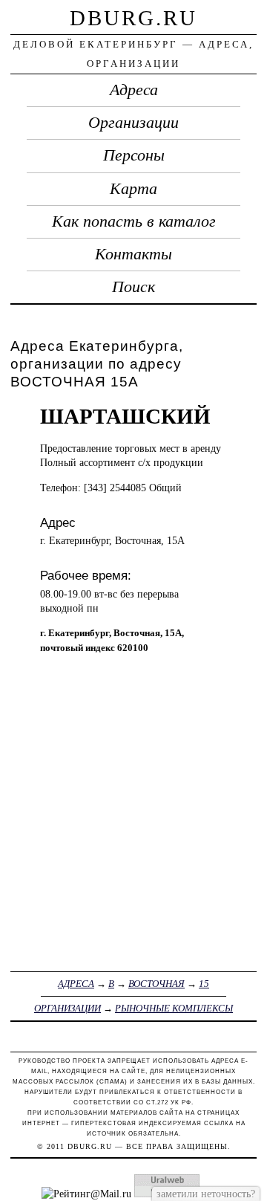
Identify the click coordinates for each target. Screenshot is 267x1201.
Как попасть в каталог (134, 221)
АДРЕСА (76, 983)
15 (204, 983)
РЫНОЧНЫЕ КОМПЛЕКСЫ (174, 1008)
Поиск (133, 287)
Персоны (134, 155)
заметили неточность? (205, 1194)
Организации (133, 123)
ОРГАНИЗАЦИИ (67, 1008)
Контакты (133, 254)
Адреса (134, 90)
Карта (133, 189)
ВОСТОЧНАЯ (156, 983)
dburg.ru (133, 18)
